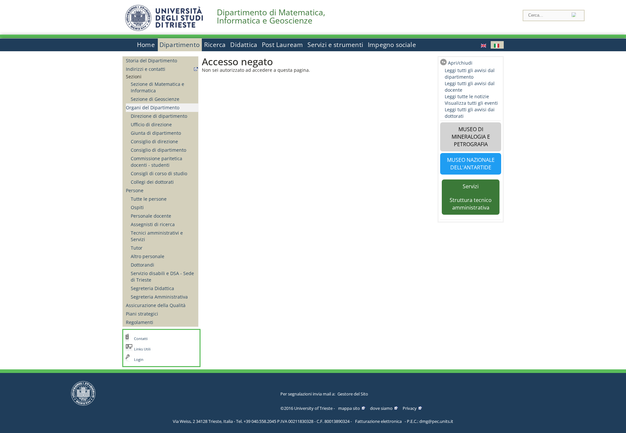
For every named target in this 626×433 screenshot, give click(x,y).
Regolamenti (139, 322)
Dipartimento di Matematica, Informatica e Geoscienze (271, 16)
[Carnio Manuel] (484, 45)
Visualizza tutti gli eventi (471, 103)
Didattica (243, 44)
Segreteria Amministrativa (159, 297)
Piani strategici (142, 314)
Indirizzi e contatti (145, 69)
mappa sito (349, 408)
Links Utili (142, 349)
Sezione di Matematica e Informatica (157, 87)
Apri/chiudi (460, 63)
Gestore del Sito (352, 394)
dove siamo (381, 408)
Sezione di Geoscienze (155, 99)
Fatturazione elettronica (378, 421)
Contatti (141, 338)
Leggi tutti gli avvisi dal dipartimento (470, 73)
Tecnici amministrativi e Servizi (157, 236)
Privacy (410, 408)
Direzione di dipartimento (159, 116)
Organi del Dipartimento (152, 107)
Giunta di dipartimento (156, 133)
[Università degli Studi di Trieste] (164, 29)
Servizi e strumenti (335, 44)
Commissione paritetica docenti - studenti (156, 161)
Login (138, 359)
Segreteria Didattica (152, 288)
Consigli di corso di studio (159, 173)
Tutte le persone (149, 199)
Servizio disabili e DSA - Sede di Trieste (162, 276)
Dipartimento (179, 44)
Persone (134, 190)
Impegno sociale (392, 44)
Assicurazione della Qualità (156, 305)
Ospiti (137, 207)
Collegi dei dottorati (152, 182)
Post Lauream (282, 44)
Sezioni (134, 76)
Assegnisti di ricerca (153, 224)
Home (146, 44)
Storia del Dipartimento (151, 60)
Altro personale (147, 256)
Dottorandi (142, 265)
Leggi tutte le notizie (467, 96)
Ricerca (215, 44)
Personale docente (151, 216)
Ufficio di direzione (151, 124)
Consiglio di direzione (154, 141)
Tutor (136, 248)
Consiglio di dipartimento (158, 150)
